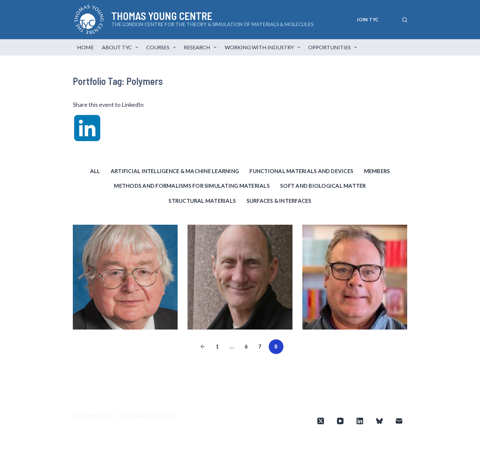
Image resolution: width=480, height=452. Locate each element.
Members (377, 171)
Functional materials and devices (301, 171)
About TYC (117, 47)
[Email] (399, 421)
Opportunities (329, 47)
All (95, 171)
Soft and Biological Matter (323, 186)
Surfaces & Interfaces (279, 201)
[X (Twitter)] (320, 421)
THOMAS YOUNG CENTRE (161, 15)
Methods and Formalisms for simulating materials (191, 186)
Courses (157, 47)
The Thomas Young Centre (146, 416)
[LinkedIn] (360, 421)
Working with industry (259, 47)
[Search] (404, 19)
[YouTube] (340, 421)
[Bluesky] (379, 421)
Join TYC (367, 19)
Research (197, 47)
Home (85, 47)
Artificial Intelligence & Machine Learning (175, 171)
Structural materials (202, 201)
